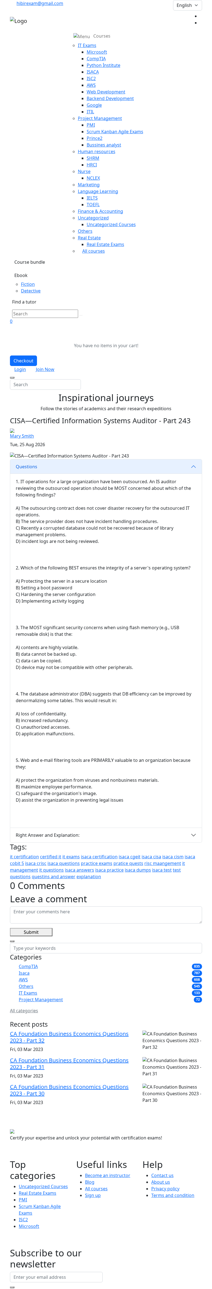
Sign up (93, 1195)
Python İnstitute (103, 65)
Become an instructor (107, 1175)
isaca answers (79, 870)
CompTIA (96, 59)
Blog (89, 1182)
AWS (91, 85)
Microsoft (97, 52)
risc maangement (162, 863)
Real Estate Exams (105, 244)
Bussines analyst (104, 145)
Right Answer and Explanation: (48, 835)
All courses (93, 251)
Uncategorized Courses (111, 224)
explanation (88, 877)
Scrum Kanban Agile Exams (115, 132)
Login (20, 369)
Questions (26, 467)
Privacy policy (165, 1189)
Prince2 (94, 138)
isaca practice (109, 870)
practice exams (96, 863)
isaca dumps (138, 870)
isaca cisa (151, 857)
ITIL (90, 112)
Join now (45, 369)
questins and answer (53, 877)
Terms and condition (172, 1195)
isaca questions (63, 863)
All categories (24, 1011)
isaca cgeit (130, 857)
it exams (71, 857)
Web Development (106, 92)
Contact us (162, 1175)
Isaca (24, 973)
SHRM (93, 158)
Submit (31, 932)
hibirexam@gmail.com (40, 3)
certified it (50, 857)
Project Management (41, 1000)
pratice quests (128, 863)
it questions (51, 870)
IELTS (92, 198)
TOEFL (93, 205)
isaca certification (99, 857)
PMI (91, 125)
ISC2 (91, 78)
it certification (24, 857)
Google (94, 105)
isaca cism (173, 857)
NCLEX (93, 178)
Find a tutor (24, 302)
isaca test (162, 870)
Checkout (23, 361)
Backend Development (110, 98)
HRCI (92, 165)
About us (160, 1182)
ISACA (93, 72)
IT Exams (28, 993)
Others (26, 986)
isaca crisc (35, 863)
